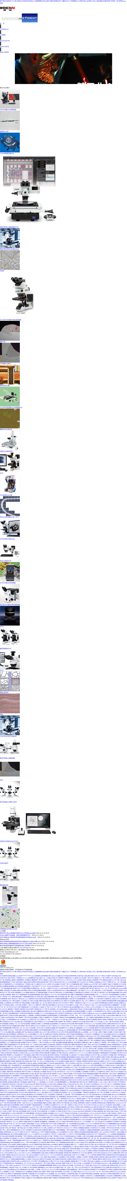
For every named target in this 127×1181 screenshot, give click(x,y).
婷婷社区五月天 (116, 1023)
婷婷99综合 (73, 1088)
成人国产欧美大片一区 (61, 1071)
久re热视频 (50, 1173)
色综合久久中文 (51, 1126)
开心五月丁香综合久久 (53, 1026)
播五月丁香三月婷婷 (98, 1090)
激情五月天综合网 (80, 978)
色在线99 (25, 1086)
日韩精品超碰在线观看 (59, 1107)
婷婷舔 (45, 1113)
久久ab (76, 1142)
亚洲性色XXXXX (55, 1032)
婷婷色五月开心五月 (78, 1159)
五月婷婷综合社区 (85, 1090)
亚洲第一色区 (21, 1103)
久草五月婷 (96, 1153)
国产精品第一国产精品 (16, 1128)
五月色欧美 (62, 1023)
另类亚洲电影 (60, 1138)
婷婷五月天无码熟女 (84, 1088)
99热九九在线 (111, 1011)
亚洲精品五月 (56, 1059)
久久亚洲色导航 (39, 1098)
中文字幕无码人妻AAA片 (7, 1073)
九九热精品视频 (68, 992)
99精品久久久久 (57, 1019)
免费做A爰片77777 (77, 1161)
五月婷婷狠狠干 (15, 1076)
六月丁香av (104, 1007)
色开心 (114, 1061)
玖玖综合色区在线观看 (7, 1136)
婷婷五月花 (50, 1001)
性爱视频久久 (19, 992)
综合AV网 (31, 1169)
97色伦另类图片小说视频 (92, 1096)
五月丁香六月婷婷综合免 (85, 1178)
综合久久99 (27, 1109)
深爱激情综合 (103, 1067)
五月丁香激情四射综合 (7, 1163)
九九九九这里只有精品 (15, 1080)
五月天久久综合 (119, 1140)
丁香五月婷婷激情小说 (78, 1094)
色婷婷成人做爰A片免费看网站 (14, 980)
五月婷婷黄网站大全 (12, 1019)
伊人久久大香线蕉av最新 (95, 1076)
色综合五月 (50, 1071)
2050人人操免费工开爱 (20, 1078)
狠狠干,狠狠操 (53, 1178)
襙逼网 (104, 1001)
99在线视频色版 (33, 1078)
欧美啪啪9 (62, 1169)
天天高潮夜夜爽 (74, 984)
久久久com (90, 1003)
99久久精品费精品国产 (12, 1013)
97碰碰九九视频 (107, 1032)
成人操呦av (33, 1063)
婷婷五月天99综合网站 (119, 1157)
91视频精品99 (40, 1011)
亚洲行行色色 (63, 1101)
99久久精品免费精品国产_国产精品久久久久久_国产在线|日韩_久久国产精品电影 (87, 990)
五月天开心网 (22, 1092)
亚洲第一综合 (115, 1026)
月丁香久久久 (49, 1007)
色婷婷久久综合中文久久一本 (43, 1155)
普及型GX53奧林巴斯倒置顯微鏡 (10, 604)
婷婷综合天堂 (52, 1148)
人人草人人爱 (107, 1021)
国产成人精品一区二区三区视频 (73, 1040)
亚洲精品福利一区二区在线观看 (66, 1123)
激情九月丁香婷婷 (100, 1042)
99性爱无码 (78, 1115)
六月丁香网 (11, 996)
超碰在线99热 (59, 1063)
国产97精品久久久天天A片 (50, 1101)
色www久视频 (56, 976)
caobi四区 (26, 1046)
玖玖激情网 (3, 1180)
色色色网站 (77, 1042)
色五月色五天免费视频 (99, 1044)
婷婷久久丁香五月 (68, 1134)
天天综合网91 (12, 1144)
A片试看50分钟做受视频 (16, 1096)
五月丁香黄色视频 (31, 1038)
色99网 (13, 1061)
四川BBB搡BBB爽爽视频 (44, 1165)
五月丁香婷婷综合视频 (85, 986)
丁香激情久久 (20, 978)
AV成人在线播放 (65, 1161)
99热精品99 (23, 1169)
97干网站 (70, 1003)
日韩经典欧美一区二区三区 (23, 1163)
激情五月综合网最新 (74, 1059)
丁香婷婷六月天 (58, 1136)
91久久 (45, 984)
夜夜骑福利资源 (41, 1138)
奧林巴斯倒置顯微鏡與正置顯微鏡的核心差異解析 (15, 945)
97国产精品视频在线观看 (59, 1042)
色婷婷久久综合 (56, 1073)
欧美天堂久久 (63, 982)
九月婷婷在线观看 (35, 1126)
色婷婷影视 (7, 1067)
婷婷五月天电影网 (33, 1121)
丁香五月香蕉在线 (16, 1086)
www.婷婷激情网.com (25, 1107)
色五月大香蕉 (28, 1128)
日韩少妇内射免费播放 (110, 1161)
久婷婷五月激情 (67, 1073)
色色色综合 (103, 1153)
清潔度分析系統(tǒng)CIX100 (9, 841)
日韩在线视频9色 (71, 1169)
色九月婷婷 (14, 1134)
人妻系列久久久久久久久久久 (77, 1053)
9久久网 (43, 1128)
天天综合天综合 (28, 1084)
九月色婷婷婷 (78, 1078)
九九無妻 (122, 1092)
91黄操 (103, 1128)
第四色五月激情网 (91, 1019)
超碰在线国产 (22, 1015)
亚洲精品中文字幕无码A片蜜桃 (65, 1044)
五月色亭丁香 (64, 984)
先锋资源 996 (31, 1092)
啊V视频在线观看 (47, 1067)
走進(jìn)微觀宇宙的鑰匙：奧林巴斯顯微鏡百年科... (15, 935)
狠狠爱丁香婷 (11, 994)
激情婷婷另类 (20, 1061)
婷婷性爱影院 (98, 1017)
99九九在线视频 (119, 1144)
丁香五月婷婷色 (27, 1136)
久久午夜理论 (93, 1148)
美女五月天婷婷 (51, 1036)
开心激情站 (97, 1057)
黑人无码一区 (81, 1084)
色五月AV (60, 1005)
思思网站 (107, 1026)
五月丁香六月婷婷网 (103, 1092)
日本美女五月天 (122, 1053)
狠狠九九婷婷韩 (14, 1119)
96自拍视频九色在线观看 (94, 1136)
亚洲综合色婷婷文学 (99, 986)
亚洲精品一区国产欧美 (102, 1059)
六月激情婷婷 (58, 1067)
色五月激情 (88, 1140)
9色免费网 (96, 1063)
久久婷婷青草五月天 (75, 1126)
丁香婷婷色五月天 (65, 1098)
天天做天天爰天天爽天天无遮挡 (82, 1013)
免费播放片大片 (98, 1034)
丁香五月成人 (112, 1073)
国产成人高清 (67, 1019)
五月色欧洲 (33, 1007)
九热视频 (100, 1048)
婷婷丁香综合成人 (89, 1161)
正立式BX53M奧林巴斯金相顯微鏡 (10, 320)
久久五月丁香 (63, 986)
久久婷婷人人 (90, 1011)
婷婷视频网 (91, 1069)
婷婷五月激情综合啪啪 (92, 1080)
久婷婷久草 (32, 1019)
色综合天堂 (120, 1046)
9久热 (73, 1155)
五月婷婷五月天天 (5, 1051)
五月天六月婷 (122, 1161)
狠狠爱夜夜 (121, 1073)
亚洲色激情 (61, 1178)
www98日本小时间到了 (109, 1132)
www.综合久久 (101, 1105)
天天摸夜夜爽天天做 (23, 1063)
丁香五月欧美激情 (31, 1142)
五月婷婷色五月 (68, 1067)
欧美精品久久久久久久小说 (100, 1084)
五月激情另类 (117, 1148)
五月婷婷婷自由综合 (69, 1136)
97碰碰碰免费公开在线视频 (107, 1053)
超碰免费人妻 (101, 1111)
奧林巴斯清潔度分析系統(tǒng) (9, 249)
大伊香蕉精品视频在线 (105, 1146)
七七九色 (96, 999)
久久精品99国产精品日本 (7, 1084)
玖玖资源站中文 (121, 1071)
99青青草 (22, 1009)
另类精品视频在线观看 (17, 1159)
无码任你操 (109, 1111)
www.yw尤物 (86, 1109)
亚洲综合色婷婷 (99, 1157)
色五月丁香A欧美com (32, 1132)
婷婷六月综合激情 (53, 984)
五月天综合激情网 (86, 1153)
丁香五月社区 (110, 1128)
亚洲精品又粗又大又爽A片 (29, 1042)
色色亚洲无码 (57, 990)
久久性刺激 (66, 1048)
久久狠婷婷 (31, 1148)
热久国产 (19, 1046)
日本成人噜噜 (61, 1148)
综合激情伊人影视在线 (55, 1094)
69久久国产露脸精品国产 (22, 1007)
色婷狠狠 (85, 1071)
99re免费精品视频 (62, 1126)
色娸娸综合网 (117, 1169)
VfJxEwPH (98, 1113)
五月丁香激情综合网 (6, 1078)
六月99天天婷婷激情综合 (53, 1176)
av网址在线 (36, 1136)
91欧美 (61, 1009)
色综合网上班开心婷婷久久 (48, 1151)
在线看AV (28, 980)
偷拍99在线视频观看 (115, 1063)
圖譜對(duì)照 (4, 131)
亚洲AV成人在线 (82, 976)
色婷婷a (35, 1096)
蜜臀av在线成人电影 (49, 1103)
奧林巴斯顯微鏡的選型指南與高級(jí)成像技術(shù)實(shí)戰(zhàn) (20, 941)
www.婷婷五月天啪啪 (106, 1055)
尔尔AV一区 (77, 1067)
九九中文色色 (16, 1157)
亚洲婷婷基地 (17, 1148)
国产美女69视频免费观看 (83, 1030)
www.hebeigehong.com (27, 947)
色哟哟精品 (62, 1096)
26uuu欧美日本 (37, 1163)
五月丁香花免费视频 (58, 1130)
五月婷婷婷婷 (121, 1094)
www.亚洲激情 (35, 976)
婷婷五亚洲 (52, 1038)
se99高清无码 (9, 1017)
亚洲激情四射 (110, 1040)
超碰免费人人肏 (29, 986)
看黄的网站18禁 (52, 996)
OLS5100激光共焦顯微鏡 (8, 583)
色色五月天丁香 (117, 999)
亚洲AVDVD (90, 1134)
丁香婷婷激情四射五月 (29, 996)
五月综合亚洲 (93, 1146)
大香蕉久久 (120, 1113)
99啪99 (45, 1178)
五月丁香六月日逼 (75, 1163)
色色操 (86, 1148)
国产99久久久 (60, 1036)
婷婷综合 (32, 992)
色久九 (113, 982)
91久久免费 (34, 1005)
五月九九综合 (21, 1038)
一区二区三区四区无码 (111, 988)
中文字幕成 (28, 1096)
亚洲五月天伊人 (67, 1111)
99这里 (116, 1088)
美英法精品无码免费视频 (11, 1105)
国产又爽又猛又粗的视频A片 (48, 1005)
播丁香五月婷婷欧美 (41, 1111)
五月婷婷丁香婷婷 (58, 1017)
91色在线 (19, 1084)
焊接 (1, 780)
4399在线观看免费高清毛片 (47, 1030)
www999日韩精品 (74, 1090)
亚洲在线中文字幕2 (90, 1111)
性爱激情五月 (76, 1153)
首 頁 (2, 23)
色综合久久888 (114, 1065)
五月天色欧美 (41, 1142)
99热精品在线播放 (40, 1015)
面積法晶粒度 (4, 692)
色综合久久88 (89, 1005)
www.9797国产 (93, 984)
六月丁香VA (12, 1038)
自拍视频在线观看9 (8, 986)
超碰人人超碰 (68, 1009)
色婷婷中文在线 (113, 1003)
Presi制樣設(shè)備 (6, 495)
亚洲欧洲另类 (110, 1155)
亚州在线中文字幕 (46, 1136)
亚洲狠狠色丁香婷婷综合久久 (18, 1034)
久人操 (109, 996)
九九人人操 (40, 1092)
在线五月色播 (34, 1001)
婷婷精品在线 (101, 1103)
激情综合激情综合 (22, 1144)
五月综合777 (68, 1128)
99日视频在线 (96, 1030)
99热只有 (113, 1030)
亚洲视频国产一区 (116, 1005)
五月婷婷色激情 (106, 1094)
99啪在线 (71, 1101)
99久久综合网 (86, 1051)
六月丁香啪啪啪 (60, 1142)
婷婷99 (51, 1119)
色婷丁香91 (87, 1044)
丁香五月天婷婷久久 (44, 1042)
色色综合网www (106, 1130)
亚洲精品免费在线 (13, 1082)
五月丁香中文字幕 (90, 1048)
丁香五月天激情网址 (78, 1019)
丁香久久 (81, 1005)
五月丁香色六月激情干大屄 (106, 976)
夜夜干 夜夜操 (84, 984)
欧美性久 (53, 1061)
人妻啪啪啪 (51, 1121)
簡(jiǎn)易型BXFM (5, 561)
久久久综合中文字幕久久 (77, 1026)
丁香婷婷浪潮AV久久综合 (8, 1113)
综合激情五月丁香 (20, 1055)
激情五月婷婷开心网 (12, 1161)
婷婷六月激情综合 (105, 999)
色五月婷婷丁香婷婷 (32, 1009)
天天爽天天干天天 (53, 1161)
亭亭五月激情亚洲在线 (10, 1092)
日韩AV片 (107, 1086)
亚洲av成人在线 (42, 996)
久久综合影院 (97, 1023)
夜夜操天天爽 (115, 1138)
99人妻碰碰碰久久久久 (81, 1028)
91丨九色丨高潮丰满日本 (117, 1117)
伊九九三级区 (116, 1159)
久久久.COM (44, 1013)
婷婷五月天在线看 (69, 1001)
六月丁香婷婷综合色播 (13, 1042)
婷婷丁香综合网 (71, 1148)
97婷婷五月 (36, 1128)
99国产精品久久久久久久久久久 (83, 1171)
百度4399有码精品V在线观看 (90, 1173)
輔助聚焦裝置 (4, 885)
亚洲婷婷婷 (120, 1030)
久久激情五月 (38, 984)
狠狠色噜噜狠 (70, 1057)
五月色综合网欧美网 (100, 1178)
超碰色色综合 (106, 1138)
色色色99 (69, 1096)
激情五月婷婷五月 (41, 1148)
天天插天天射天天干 (68, 1046)
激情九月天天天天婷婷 (38, 1026)
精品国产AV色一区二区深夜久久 (19, 1167)
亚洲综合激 (67, 1155)
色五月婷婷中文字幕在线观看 (21, 1003)
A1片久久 (57, 1113)
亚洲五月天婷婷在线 (65, 1013)
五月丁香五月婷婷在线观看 (101, 1036)
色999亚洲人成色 (21, 982)
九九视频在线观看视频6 (92, 1130)
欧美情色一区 (54, 1009)
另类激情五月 (63, 1090)
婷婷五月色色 (77, 1009)
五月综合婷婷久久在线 (71, 1005)
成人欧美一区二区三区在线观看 (49, 1080)
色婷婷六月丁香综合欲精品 (40, 1109)
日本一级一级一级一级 (94, 1138)
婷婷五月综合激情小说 (47, 1159)
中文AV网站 (25, 1126)
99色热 (117, 1128)
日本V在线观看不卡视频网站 (65, 1038)
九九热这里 (66, 1094)
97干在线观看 (4, 1119)
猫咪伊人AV (97, 1132)
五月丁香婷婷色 (121, 1038)
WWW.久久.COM (78, 1096)
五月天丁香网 (106, 982)
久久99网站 (45, 1105)
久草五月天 (68, 980)
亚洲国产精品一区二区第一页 (64, 1167)
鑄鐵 (1, 714)
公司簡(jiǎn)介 (4, 29)
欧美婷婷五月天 (94, 1169)
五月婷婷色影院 (62, 1015)
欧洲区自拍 (18, 1036)
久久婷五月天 (114, 1092)
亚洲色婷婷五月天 (100, 1011)
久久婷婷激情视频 (96, 1109)
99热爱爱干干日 (97, 980)
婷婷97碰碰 (114, 1015)
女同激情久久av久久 (107, 1088)
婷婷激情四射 (35, 1065)
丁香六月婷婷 (105, 978)
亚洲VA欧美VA (96, 1094)
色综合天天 (114, 1034)
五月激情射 (114, 984)
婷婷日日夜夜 (31, 982)
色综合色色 (110, 1078)
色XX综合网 (70, 1023)
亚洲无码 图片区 (43, 1119)
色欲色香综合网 (16, 1067)
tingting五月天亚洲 (110, 1076)
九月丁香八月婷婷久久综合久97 (70, 1105)
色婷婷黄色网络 (52, 1015)
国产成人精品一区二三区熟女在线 (44, 978)
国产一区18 (7, 1140)
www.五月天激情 (60, 1173)
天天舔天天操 (23, 1053)
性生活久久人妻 (106, 1163)
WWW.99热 (64, 1032)
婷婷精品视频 (42, 1063)
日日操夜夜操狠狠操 (34, 994)
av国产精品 (70, 1107)
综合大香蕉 (73, 1103)
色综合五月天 (121, 1007)
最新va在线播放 (16, 1032)
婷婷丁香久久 (26, 1140)
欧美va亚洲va (107, 1109)
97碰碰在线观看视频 (61, 999)
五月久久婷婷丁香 (16, 1098)
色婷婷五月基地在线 (48, 1044)
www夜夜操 (7, 1003)
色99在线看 (58, 1171)
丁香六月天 (77, 1167)
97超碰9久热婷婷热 (88, 1059)
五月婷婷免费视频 (5, 1157)
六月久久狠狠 (80, 1155)
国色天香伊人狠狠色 (78, 1176)
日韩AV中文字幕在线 (62, 1103)
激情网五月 (48, 1017)
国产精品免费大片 (103, 1119)
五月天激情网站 (15, 1178)
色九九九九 (29, 1103)
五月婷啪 (46, 1061)
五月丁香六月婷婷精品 (10, 1107)
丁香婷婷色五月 (19, 1171)
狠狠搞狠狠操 (36, 1153)
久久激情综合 (80, 1140)
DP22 (1, 670)
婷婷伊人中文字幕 (90, 992)
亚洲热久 (69, 1021)
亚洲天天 (22, 1132)
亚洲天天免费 (106, 1023)
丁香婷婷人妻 (29, 984)
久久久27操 (114, 1086)
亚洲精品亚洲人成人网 (28, 1011)
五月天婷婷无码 (58, 1155)
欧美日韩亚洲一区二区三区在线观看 (31, 1059)
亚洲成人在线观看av (95, 982)
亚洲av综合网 (13, 1015)
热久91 (114, 1094)
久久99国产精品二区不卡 (36, 1176)
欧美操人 (100, 1086)
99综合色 (65, 1053)
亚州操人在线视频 (14, 1011)
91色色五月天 (83, 1142)
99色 (6, 1128)
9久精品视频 (32, 1034)
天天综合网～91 (67, 1171)
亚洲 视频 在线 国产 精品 (66, 996)
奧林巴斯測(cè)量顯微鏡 (7, 758)
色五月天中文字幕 (61, 1003)
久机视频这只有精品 (99, 1040)
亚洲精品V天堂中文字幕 (91, 1055)
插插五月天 (80, 1148)
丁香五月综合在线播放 (30, 1017)
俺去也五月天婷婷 (106, 1173)
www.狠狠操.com (86, 1032)
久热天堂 (35, 1080)
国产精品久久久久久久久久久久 (113, 1017)
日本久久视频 (112, 1153)
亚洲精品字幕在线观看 (56, 1153)
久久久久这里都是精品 (90, 1078)
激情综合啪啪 (107, 1013)
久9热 (70, 999)
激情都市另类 (22, 1134)
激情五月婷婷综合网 (36, 1046)
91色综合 (46, 1146)
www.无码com (50, 1167)
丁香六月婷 (8, 1165)
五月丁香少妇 (114, 978)
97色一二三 (98, 994)
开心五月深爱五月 (40, 1173)
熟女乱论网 (89, 1021)
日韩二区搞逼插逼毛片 (15, 1065)
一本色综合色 (8, 1117)
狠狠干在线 (65, 1163)
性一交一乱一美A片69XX (101, 1171)
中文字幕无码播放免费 (112, 992)
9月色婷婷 (5, 1138)
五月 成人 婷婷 (96, 1032)
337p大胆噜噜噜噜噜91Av (79, 1069)
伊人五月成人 (102, 1078)
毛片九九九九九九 (13, 1115)
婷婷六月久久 (4, 1038)
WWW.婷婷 (69, 1121)
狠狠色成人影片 (53, 1013)
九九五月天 (3, 1009)
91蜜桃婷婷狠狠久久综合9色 (103, 1176)
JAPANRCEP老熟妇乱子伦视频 (29, 1013)
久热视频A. (30, 1015)
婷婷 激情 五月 (92, 976)
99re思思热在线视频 (78, 1011)
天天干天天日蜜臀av (75, 1071)
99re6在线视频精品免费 (65, 1078)
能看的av (43, 1065)
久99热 (95, 1119)
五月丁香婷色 (32, 1165)
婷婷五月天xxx (39, 1134)
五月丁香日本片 (58, 1128)
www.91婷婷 (42, 1117)
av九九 (58, 1132)
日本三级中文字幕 (99, 1015)
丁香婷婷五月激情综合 (89, 1092)
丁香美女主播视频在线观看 (80, 1128)
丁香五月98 (39, 1028)
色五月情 (24, 1148)
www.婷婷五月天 (25, 1161)
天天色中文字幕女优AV (55, 992)
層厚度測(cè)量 (4, 385)
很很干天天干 (17, 988)
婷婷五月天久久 (5, 1159)
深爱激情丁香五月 (64, 1088)
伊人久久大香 (33, 1086)
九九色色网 (31, 1028)
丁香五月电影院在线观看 (47, 1132)
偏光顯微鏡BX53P (5, 648)
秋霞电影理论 (110, 1103)
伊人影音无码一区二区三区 (105, 1144)
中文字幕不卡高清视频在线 (39, 1161)
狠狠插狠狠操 (121, 1134)
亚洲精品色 (63, 1080)
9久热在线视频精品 (70, 1017)
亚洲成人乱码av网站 (42, 1051)
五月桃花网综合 (19, 984)
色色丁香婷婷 (20, 1073)
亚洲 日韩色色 (97, 1009)
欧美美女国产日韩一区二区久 (34, 1061)
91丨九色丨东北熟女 (41, 1040)
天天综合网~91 (87, 1063)
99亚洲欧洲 (17, 1071)
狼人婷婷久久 (100, 1142)
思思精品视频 (71, 1030)
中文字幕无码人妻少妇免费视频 (69, 1007)
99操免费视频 (29, 1113)
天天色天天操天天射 (14, 1057)
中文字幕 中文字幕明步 (118, 1082)
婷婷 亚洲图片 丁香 (24, 1005)
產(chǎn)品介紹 (5, 40)
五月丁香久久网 (37, 1107)
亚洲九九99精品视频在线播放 (37, 990)
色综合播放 (120, 1132)
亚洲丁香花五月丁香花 (15, 999)
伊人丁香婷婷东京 (44, 1140)
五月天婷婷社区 (55, 1086)
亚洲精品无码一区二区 (77, 1048)
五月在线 (68, 1076)
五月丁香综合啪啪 (31, 1088)
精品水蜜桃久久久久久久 (48, 994)
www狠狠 (43, 1071)
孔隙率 (2, 271)
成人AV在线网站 (44, 1078)
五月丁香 (116, 980)
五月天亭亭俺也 (96, 1163)
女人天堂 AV (40, 1034)
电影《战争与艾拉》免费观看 (84, 1038)
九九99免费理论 (80, 1036)
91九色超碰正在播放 (62, 1061)
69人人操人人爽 (108, 1009)
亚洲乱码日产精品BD (51, 1034)
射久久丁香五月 (44, 1009)
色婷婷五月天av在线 (79, 1021)
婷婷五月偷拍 (106, 1057)
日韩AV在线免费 (44, 1053)
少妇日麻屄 (68, 1138)
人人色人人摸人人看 (104, 1082)
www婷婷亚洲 (70, 1173)
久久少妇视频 (29, 978)
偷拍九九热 (112, 1007)
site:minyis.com (97, 1013)
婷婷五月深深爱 (24, 1030)
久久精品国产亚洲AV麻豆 (118, 1119)
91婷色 (108, 1044)
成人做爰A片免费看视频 (75, 994)
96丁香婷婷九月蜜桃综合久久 (65, 978)
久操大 (122, 980)
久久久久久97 (121, 1048)
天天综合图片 (47, 1107)
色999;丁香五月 (110, 1071)
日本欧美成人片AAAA (76, 1113)
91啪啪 (77, 1101)
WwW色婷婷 (26, 1065)
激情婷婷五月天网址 (106, 1169)
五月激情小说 (43, 1076)
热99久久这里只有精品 (109, 1113)
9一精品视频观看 (10, 1101)
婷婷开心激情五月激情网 (105, 1019)
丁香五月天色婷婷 (83, 1169)
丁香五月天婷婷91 (70, 1063)
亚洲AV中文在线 (21, 1101)
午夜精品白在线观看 (68, 1119)
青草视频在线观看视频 (86, 1132)
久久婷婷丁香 (65, 1086)
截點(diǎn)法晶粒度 (6, 429)
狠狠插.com (50, 1065)
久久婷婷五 (34, 1140)
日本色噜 (91, 1028)
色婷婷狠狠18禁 (46, 976)
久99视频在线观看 (30, 1138)
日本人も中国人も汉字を (88, 1007)
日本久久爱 (70, 1115)
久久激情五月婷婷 (91, 1151)
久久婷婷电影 (45, 1023)
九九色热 (81, 1055)
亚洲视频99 (31, 1051)
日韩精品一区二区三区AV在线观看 (19, 1023)
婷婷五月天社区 (52, 988)
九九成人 (37, 1123)
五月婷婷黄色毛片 (78, 992)
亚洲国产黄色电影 (92, 1053)
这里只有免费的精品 (101, 1003)
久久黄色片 (75, 1146)
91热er (116, 1111)
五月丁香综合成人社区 (51, 1088)
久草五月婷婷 (53, 1115)
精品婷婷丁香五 (5, 1178)
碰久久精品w (109, 1090)
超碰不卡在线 (66, 1069)
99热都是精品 (116, 1044)
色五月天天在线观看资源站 (45, 1057)
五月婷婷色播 (64, 1055)
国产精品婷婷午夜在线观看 (14, 1146)
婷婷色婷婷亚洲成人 (109, 1038)
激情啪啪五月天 (88, 1115)
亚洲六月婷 (109, 986)
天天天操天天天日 (58, 1117)
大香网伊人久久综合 (94, 1001)
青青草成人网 (4, 1034)
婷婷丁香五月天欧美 (51, 982)
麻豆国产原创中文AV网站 (96, 1061)
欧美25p (123, 1084)
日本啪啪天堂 (70, 1036)
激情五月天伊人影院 (59, 1165)
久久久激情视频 (115, 1084)
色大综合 (22, 1155)
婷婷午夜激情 (79, 1023)
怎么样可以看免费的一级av (83, 996)
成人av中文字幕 (44, 1032)
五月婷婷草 (114, 1130)
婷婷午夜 (88, 988)
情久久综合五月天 (82, 982)
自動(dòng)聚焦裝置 (6, 451)
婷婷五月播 (115, 1013)
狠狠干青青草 (51, 1142)
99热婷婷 (85, 1061)
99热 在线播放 (57, 1084)
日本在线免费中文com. (18, 1142)
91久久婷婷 (52, 1040)
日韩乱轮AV (94, 1051)
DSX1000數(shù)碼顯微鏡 (8, 109)
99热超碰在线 (8, 988)
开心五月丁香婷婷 (43, 1086)
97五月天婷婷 (77, 1073)
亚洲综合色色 (114, 1165)
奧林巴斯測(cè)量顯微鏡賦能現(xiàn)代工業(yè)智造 (16, 943)
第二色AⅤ (42, 1090)
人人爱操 (37, 1169)
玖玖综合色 (3, 1040)
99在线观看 (18, 1136)
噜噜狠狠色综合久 (16, 1130)
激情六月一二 (74, 1144)
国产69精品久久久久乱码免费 (44, 1021)
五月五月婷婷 (4, 1096)
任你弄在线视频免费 (109, 1048)
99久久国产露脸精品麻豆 (20, 1117)
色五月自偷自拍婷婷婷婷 (68, 976)
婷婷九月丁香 (88, 1040)
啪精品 (118, 1011)
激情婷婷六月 (65, 1132)
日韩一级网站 (74, 1132)
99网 (5, 1044)
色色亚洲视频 (38, 1103)
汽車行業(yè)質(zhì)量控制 (8, 736)
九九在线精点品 (114, 1059)
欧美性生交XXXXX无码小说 (89, 1067)
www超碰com (24, 1019)
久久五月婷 (49, 1082)
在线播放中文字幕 (55, 1053)
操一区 (83, 1105)
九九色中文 (37, 1048)
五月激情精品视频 (41, 992)
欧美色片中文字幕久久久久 (17, 1048)
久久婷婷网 (80, 1130)
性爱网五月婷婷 (35, 1023)
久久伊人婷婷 (42, 1157)
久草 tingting (29, 1155)
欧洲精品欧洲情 (46, 1130)
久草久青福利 (18, 1017)
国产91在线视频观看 (79, 999)
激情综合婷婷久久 (114, 1115)
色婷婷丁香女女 (25, 1026)
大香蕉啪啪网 (98, 1038)
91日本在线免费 (18, 1109)
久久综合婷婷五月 (87, 1015)
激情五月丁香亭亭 (50, 1134)
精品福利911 (79, 1044)
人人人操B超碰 (40, 1082)
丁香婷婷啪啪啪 (16, 1140)
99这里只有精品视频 (27, 1123)
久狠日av (41, 1017)
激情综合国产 (4, 1015)
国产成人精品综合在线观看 (30, 1032)
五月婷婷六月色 (27, 1080)
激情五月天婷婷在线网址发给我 (104, 1028)
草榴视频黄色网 (82, 1076)
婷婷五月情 (51, 1003)
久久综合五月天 (7, 1148)
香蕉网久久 (10, 1055)
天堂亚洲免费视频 (79, 1134)
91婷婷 (107, 1065)
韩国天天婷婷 (121, 1036)
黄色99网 (18, 996)
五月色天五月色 (91, 1105)
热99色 (4, 1057)
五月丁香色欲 (65, 1113)
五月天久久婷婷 (60, 1121)
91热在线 (10, 1040)
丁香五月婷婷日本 (71, 1130)
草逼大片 (89, 1084)
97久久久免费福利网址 (64, 1146)
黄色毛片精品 (98, 1107)
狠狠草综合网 (27, 1036)
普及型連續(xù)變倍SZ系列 (8, 802)
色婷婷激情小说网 (83, 1103)
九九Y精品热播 (90, 1026)
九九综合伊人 (88, 1034)
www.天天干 (68, 1051)
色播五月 (49, 1117)
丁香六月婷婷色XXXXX (99, 996)
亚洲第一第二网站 (75, 1086)
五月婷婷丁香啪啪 (87, 1157)
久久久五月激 (98, 1021)
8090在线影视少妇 (121, 1155)
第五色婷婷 (33, 1167)
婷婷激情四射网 (111, 1001)
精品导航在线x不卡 (48, 999)
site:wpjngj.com (61, 1030)
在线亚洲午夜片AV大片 (100, 1123)
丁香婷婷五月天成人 (80, 1003)
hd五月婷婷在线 (62, 994)
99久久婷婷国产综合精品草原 (32, 1130)
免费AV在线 (42, 1001)
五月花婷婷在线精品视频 (7, 976)
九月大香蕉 (40, 1019)
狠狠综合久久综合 (56, 1069)
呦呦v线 (70, 1042)
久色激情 (105, 1115)
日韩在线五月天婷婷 (10, 990)
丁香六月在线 (118, 1019)
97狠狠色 (78, 1046)
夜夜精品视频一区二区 (52, 1098)
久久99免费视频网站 (60, 1082)
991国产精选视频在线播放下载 (91, 1073)
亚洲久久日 (30, 1111)
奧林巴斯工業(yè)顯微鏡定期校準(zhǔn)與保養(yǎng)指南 (18, 933)
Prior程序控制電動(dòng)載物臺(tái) (11, 407)
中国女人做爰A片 (26, 1178)
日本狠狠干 (30, 1048)
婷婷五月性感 (84, 1146)
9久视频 (26, 992)
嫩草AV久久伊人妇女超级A (104, 1069)
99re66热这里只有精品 (98, 1098)
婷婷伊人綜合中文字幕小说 (88, 1144)
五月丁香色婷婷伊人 (100, 1134)
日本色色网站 (12, 1176)
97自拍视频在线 (37, 1178)
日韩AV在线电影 (25, 1119)
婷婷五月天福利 (120, 1028)
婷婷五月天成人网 (30, 1073)
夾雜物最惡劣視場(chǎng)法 (8, 929)
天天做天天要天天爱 (119, 1032)
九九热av (40, 1088)
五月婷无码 (100, 992)
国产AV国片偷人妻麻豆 (110, 1107)
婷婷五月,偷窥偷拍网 (14, 1173)
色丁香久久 (108, 1061)
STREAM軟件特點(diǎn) (7, 539)
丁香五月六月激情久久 (93, 978)
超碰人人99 (14, 1005)
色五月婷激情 (19, 986)
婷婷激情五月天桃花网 (109, 1046)
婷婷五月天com (114, 1171)
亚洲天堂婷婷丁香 (59, 1021)
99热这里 (36, 1071)
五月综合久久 (88, 1023)
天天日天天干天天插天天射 (100, 1165)
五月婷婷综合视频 (49, 1028)
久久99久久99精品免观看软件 (17, 1090)
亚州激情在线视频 (88, 994)
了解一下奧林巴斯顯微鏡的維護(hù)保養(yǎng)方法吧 (16, 85)
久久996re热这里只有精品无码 (67, 988)
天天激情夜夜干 (102, 1126)
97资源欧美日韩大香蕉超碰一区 (48, 1096)
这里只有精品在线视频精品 (75, 1034)
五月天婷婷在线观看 (28, 1040)
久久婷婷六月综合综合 (32, 1159)
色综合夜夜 (17, 1040)
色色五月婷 (45, 1048)
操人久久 (25, 999)
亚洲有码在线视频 (59, 1057)
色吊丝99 (81, 1111)
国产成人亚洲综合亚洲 (44, 1073)
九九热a (108, 1015)
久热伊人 (49, 990)
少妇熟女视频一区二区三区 (38, 1003)
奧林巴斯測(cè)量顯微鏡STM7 (9, 227)
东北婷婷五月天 (55, 1105)
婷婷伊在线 (46, 1144)
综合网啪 (115, 1109)
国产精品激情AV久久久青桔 (64, 1028)
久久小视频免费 (117, 1051)
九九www (118, 1103)
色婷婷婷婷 (115, 1163)
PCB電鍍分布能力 (5, 363)
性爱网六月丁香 (11, 1046)
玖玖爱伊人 (92, 1071)
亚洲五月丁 (38, 986)
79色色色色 (38, 1113)
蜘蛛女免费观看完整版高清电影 (109, 1080)
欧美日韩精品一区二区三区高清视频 (70, 1092)
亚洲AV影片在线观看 (27, 1173)
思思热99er (62, 1034)
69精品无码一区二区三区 (19, 1028)
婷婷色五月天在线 (28, 1098)
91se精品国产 (73, 1055)
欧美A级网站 (54, 1023)
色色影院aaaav (88, 1107)
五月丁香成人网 (86, 1165)
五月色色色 (50, 1063)
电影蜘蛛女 (41, 1167)
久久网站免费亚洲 (72, 1082)
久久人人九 (30, 1134)
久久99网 (117, 1078)
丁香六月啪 (45, 1163)
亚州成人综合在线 (22, 1176)
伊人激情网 (92, 1103)
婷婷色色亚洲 (40, 982)
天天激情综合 (101, 1071)
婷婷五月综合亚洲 (41, 1055)
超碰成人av (98, 1161)
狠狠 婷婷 (3, 1055)
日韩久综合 (89, 1036)
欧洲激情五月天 (77, 1117)
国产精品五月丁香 (87, 1167)
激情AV (100, 1159)
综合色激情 (107, 1034)
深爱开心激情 (23, 1121)
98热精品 (10, 1180)
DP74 (1, 626)
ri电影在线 (9, 1071)
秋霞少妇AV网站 (22, 990)
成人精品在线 (51, 1138)
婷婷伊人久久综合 (71, 1178)
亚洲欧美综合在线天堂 (112, 1167)
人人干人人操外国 (90, 1155)
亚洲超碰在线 (33, 1117)
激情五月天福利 (43, 1038)
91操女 (13, 978)
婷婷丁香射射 (6, 1155)
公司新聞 (3, 35)
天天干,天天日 (46, 986)
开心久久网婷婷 (76, 1098)
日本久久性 (53, 1146)
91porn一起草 (13, 1030)
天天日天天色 (64, 1026)
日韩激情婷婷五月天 (13, 1044)
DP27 (1, 473)
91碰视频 (50, 1113)
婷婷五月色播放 (33, 1076)
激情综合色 (68, 1117)
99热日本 (60, 1040)
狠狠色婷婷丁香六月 (118, 1173)
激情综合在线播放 (64, 1144)
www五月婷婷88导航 (35, 1144)
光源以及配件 (4, 863)
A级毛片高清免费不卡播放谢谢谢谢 (30, 1105)
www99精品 (54, 1144)
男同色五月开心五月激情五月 (73, 1109)
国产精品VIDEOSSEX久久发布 (42, 1084)
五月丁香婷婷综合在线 (89, 1126)
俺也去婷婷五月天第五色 (101, 1117)
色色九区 (79, 1063)
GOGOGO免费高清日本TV (29, 1157)
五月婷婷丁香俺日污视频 (28, 1057)
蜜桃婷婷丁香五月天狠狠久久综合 (42, 980)
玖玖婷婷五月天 (95, 1128)
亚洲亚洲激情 (26, 988)
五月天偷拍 (24, 1076)
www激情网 (68, 1011)
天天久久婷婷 (77, 980)
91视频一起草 (81, 1136)
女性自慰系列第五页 (104, 1151)
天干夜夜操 (81, 988)
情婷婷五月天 (58, 1001)
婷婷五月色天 (107, 1159)
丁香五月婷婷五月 (119, 990)
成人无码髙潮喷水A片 (27, 1021)
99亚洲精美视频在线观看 (19, 1051)
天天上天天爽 (54, 1169)
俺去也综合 (72, 1084)
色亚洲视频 (64, 1059)
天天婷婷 (58, 1111)
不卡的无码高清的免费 (9, 1103)
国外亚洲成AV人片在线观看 (56, 1157)
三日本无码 (34, 1119)
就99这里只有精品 (53, 1055)
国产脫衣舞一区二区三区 (108, 1096)
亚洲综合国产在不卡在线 (48, 1123)
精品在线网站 (100, 1026)
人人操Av (61, 1076)
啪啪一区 (77, 1173)
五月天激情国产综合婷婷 (110, 1121)
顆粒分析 (3, 341)
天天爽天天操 (79, 1107)
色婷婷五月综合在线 (35, 999)
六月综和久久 (89, 1176)
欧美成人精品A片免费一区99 (84, 1057)
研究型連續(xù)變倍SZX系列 (9, 907)
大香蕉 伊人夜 (73, 986)
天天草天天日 (111, 1126)
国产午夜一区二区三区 (13, 1123)
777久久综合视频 (5, 1032)
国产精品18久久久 (97, 988)
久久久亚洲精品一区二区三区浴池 (91, 1121)
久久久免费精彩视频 (52, 1090)
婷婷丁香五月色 (13, 1111)
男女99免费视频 (56, 1140)
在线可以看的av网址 (10, 1063)
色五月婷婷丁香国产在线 (46, 1171)
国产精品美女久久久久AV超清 (33, 1146)
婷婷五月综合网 (10, 1036)
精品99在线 (69, 1142)
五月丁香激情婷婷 (21, 994)
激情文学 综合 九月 (81, 1001)
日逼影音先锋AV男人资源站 (63, 1159)
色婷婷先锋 (7, 1132)
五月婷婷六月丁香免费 (34, 1101)
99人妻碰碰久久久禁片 (16, 1138)
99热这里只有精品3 (56, 1048)
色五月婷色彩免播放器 (56, 1109)
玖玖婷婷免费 (32, 1069)
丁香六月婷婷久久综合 (20, 1069)
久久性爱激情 (86, 1163)
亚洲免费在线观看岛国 (56, 1051)
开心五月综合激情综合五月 (10, 1169)
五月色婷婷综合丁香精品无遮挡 (92, 1046)
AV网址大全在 (110, 1142)
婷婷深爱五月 (20, 1113)
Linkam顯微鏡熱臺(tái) (7, 153)
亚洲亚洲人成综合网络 (113, 1105)
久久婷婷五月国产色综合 (113, 1098)
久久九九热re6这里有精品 (102, 1005)
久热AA (4, 1059)
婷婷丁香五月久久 (58, 980)
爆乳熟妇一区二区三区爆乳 (85, 1017)
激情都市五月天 (120, 1142)
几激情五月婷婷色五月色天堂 (52, 1046)
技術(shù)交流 (4, 46)
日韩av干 (65, 1084)
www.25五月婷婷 (33, 1053)
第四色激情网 (68, 1151)
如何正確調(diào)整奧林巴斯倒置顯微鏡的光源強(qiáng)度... (18, 937)
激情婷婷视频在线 (74, 1032)
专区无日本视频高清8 (13, 1026)
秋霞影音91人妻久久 (87, 1042)
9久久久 (123, 1178)
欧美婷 (98, 1007)
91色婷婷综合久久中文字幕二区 (31, 1067)
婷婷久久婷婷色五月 (43, 1069)
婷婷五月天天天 (114, 1101)
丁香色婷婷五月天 (33, 1151)
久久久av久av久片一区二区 (28, 1115)
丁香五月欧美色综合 (105, 1051)
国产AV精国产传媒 (105, 984)
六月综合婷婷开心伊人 (10, 1153)
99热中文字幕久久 (27, 1071)
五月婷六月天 (106, 1030)
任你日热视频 (72, 982)
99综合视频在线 (7, 1109)
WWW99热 (55, 986)
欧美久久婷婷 (116, 996)
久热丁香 (122, 1013)
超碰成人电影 (30, 1055)
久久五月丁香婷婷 (91, 1159)
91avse (75, 1111)
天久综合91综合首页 (38, 1036)
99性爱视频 (47, 1059)
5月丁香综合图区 (14, 1001)
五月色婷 (60, 1151)
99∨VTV (74, 1076)
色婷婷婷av (92, 1142)
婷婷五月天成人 (5, 1086)
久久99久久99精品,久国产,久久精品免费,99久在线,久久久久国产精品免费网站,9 (79, 1065)
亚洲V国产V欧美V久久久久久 (9, 1121)
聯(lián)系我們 (4, 52)
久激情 (43, 1126)
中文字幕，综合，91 (74, 1015)
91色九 (109, 1178)
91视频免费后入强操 (119, 1176)
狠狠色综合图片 (108, 980)
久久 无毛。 (48, 1019)
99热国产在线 (76, 1051)
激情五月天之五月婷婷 (51, 1092)
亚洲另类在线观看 (32, 1090)
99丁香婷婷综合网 (91, 1082)
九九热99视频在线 (108, 1136)
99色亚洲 (105, 1073)
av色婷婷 (49, 1128)
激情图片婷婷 (101, 1155)
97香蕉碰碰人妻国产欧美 (27, 1082)
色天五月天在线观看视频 (110, 994)
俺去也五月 (14, 1155)
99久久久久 (3, 1176)
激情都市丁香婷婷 (13, 1009)
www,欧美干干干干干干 (23, 976)
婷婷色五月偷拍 (88, 1117)
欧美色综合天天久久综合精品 (11, 1021)
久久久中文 (76, 1151)
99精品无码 (116, 1009)
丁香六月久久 (98, 1115)
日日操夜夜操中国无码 (68, 1140)
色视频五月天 (121, 1076)
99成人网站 (110, 1140)
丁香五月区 (122, 1111)
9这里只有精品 (86, 980)
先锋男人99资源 (85, 1101)
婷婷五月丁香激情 (75, 1061)
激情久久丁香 (86, 1098)
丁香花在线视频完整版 (80, 1138)
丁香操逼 (113, 1036)
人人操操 (41, 1007)
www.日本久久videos (24, 1153)
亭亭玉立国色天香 (21, 1151)
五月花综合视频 (87, 1009)
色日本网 (117, 1090)
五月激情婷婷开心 (7, 984)
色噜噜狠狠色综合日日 (115, 1123)
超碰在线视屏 (33, 1030)
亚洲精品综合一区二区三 (39, 988)
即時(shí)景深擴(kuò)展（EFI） (9, 517)
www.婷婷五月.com (13, 1059)
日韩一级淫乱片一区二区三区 (99, 1101)
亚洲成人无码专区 (55, 1163)
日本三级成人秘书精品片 (89, 1086)
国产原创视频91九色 (99, 1140)
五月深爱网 (89, 999)
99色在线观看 (96, 1088)
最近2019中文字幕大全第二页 (54, 1011)
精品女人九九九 (89, 1113)
